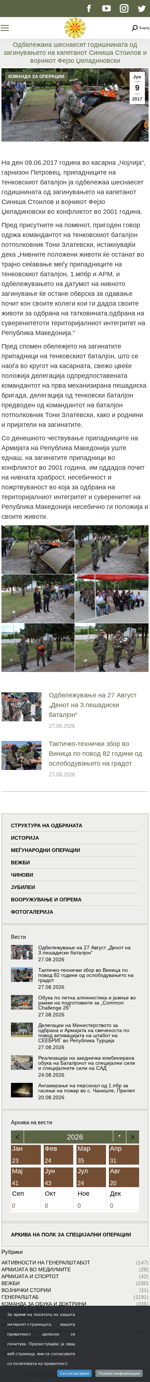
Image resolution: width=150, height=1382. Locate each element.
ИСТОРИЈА (25, 837)
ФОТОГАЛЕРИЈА (32, 911)
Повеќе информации (119, 1373)
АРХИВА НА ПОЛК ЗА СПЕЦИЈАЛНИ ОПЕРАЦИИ (71, 1235)
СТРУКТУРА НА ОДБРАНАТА (46, 825)
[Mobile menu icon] (5, 28)
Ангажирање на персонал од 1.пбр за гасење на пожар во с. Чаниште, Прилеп (86, 1088)
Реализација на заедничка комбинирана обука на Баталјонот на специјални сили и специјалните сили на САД (86, 1063)
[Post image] (21, 706)
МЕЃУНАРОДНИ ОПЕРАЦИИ (45, 850)
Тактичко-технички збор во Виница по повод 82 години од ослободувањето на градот (95, 753)
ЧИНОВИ (22, 874)
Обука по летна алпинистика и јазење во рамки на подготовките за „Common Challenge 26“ (87, 1002)
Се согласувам (74, 1373)
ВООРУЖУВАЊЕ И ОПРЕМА (46, 899)
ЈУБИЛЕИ (23, 887)
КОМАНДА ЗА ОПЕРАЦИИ (36, 76)
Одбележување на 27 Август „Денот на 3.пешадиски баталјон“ (93, 705)
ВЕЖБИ (20, 862)
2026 (75, 1137)
